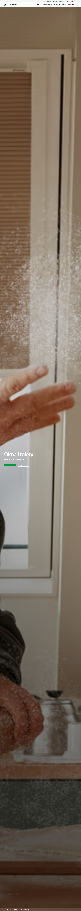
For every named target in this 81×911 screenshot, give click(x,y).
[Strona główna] (10, 5)
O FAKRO (56, 4)
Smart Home (55, 1)
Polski (74, 1)
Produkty (37, 4)
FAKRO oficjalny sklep (47, 1)
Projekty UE (67, 1)
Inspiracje (64, 4)
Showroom (61, 1)
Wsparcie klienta (46, 4)
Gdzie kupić (71, 4)
